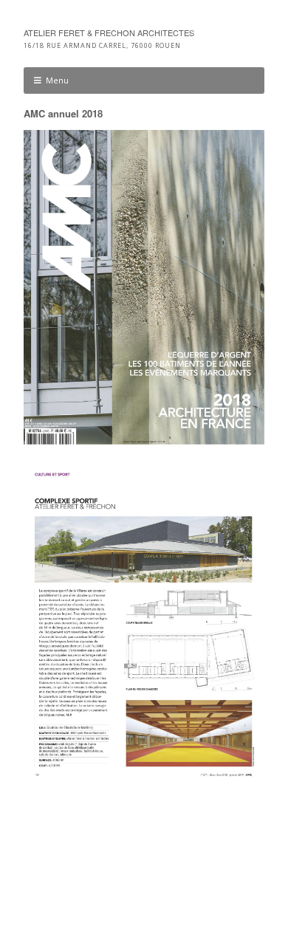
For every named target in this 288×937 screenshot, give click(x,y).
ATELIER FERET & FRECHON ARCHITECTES (109, 32)
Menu (57, 80)
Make (82, 883)
